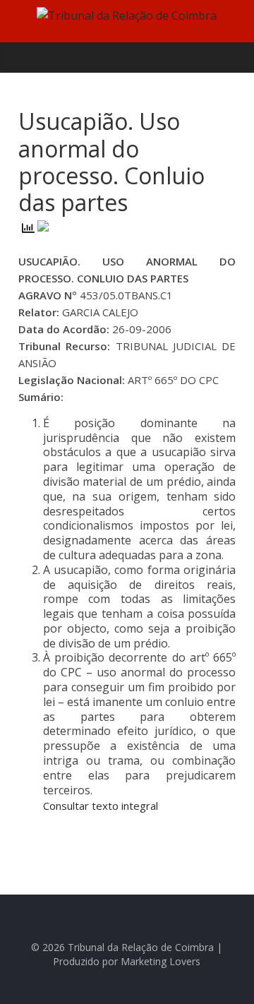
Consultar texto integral (100, 806)
